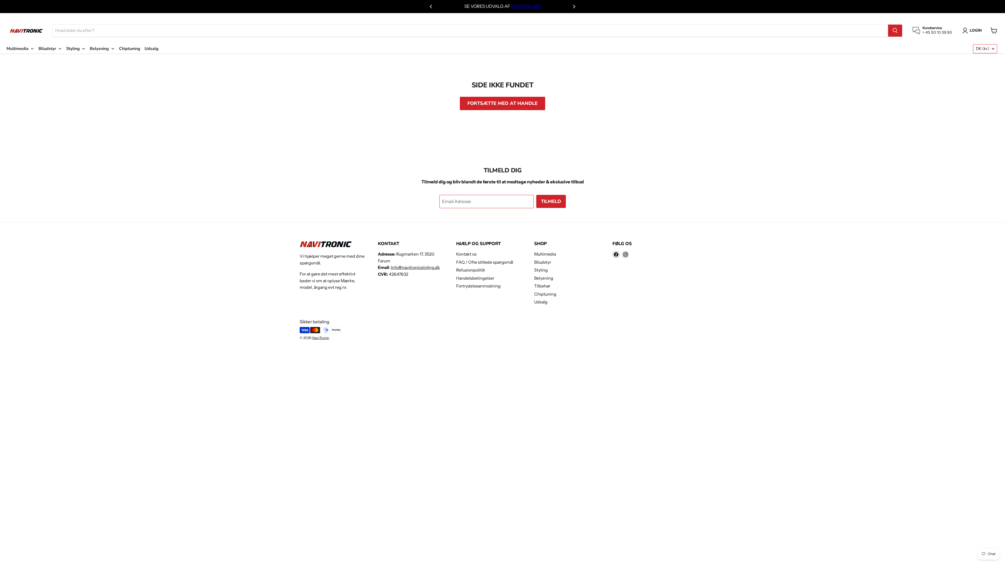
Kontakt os (466, 254)
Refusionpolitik (470, 270)
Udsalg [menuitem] (151, 49)
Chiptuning (545, 294)
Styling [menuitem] (73, 49)
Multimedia (545, 254)
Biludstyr (542, 262)
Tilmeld (551, 201)
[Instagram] (625, 254)
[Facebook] (616, 254)
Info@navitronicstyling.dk (415, 267)
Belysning (543, 278)
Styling (541, 270)
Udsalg (541, 302)
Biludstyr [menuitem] (47, 49)
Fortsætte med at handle (502, 103)
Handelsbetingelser (475, 278)
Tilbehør (542, 286)
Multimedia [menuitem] (18, 49)
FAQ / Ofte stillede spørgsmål (484, 262)
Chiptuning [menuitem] (129, 49)
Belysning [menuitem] (99, 49)
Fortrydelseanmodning (478, 286)
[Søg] (895, 31)
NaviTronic (320, 338)
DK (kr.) (982, 48)
